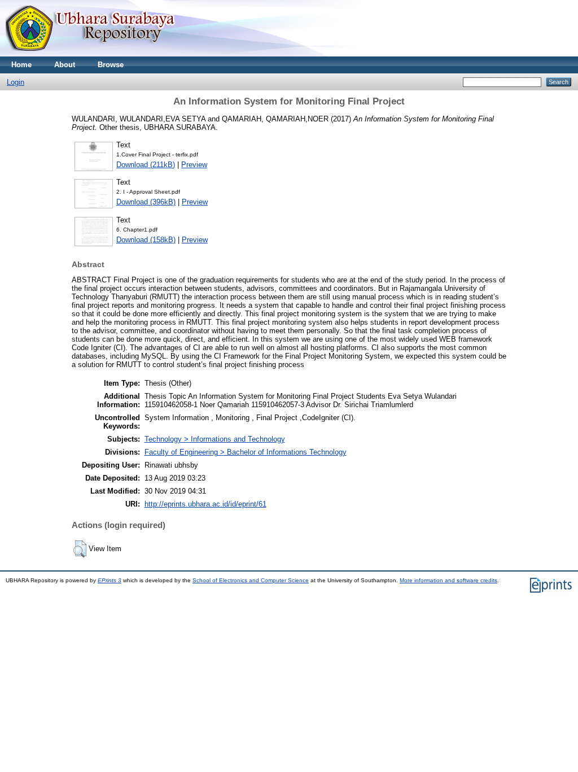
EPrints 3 (109, 580)
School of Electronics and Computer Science (250, 580)
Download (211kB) (145, 164)
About (64, 64)
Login (15, 82)
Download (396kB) (146, 202)
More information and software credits (448, 580)
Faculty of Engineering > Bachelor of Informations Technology (245, 452)
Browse (111, 64)
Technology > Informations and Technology (214, 439)
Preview (194, 164)
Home (21, 64)
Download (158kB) (146, 239)
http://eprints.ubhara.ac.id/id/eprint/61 (205, 504)
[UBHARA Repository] (90, 54)
